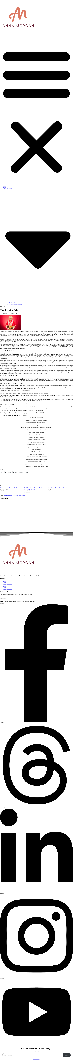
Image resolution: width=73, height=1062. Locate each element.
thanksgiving (22, 495)
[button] (36, 110)
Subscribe (67, 1055)
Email (1, 597)
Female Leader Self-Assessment (13, 302)
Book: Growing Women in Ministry (14, 304)
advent (5, 495)
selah (17, 495)
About (4, 187)
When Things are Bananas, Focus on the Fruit (57, 487)
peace (14, 495)
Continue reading (36, 1059)
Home (4, 186)
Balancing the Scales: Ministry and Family (8, 487)
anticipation (9, 495)
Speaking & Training (7, 584)
